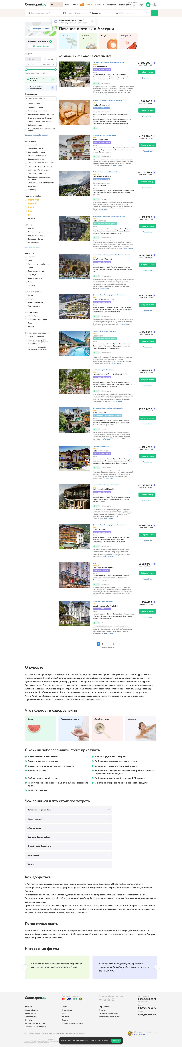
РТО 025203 (139, 1035)
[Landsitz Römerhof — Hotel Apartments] (74, 382)
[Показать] (154, 13)
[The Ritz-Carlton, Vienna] (74, 576)
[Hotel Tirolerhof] (74, 538)
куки (74, 1041)
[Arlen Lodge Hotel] (74, 148)
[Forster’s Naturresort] (74, 113)
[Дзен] (105, 999)
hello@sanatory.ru (147, 1014)
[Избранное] (141, 4)
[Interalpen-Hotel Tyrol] (74, 185)
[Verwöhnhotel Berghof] (74, 267)
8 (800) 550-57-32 (127, 5)
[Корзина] (148, 4)
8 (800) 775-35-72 (147, 1008)
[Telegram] (108, 999)
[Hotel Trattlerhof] (74, 421)
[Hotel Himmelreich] (74, 459)
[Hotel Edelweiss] (74, 229)
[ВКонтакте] (100, 999)
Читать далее (105, 94)
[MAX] (113, 999)
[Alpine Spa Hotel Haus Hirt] (74, 497)
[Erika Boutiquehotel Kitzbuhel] (74, 614)
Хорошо (116, 1041)
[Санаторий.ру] (37, 4)
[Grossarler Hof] (74, 344)
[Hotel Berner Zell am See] (74, 308)
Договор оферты (72, 1033)
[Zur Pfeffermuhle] (74, 75)
